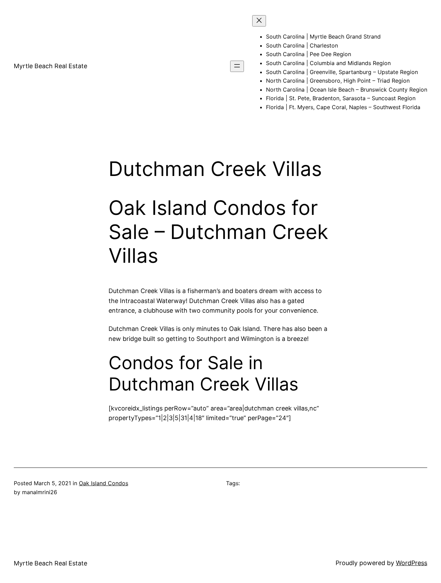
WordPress (411, 562)
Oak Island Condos (103, 483)
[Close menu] (259, 21)
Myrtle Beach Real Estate (50, 66)
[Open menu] (237, 66)
